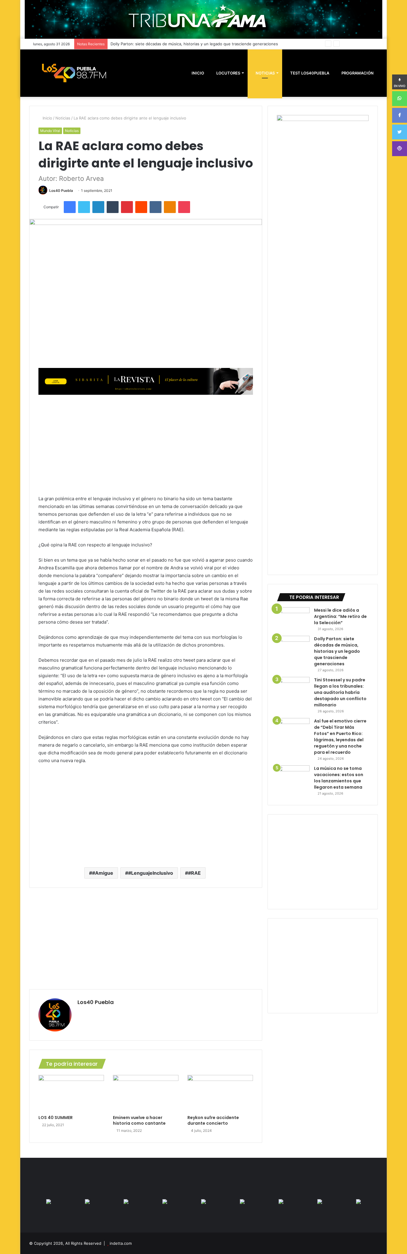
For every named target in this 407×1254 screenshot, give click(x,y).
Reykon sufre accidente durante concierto (213, 1120)
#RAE (194, 873)
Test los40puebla (309, 73)
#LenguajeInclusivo (150, 873)
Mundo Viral (50, 130)
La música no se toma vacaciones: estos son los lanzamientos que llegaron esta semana (338, 777)
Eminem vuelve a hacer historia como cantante (139, 1120)
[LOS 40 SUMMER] (71, 1093)
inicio (198, 73)
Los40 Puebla (61, 190)
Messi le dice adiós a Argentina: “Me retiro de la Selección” (340, 616)
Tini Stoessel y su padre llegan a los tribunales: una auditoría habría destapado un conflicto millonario (340, 692)
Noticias (265, 73)
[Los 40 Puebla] (74, 73)
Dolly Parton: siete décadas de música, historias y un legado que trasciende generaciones (337, 651)
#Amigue (102, 873)
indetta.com (121, 1243)
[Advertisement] (145, 444)
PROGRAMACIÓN (357, 73)
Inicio (46, 118)
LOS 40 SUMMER (55, 1118)
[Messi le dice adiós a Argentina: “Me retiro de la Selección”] (293, 618)
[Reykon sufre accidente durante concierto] (220, 1093)
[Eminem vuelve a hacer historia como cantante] (145, 1093)
